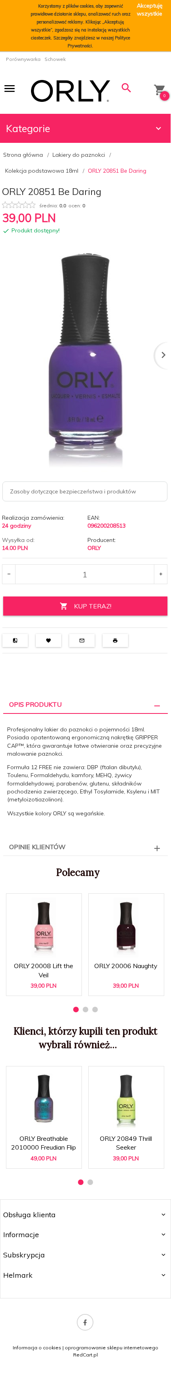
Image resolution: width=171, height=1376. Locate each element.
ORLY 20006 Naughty (126, 967)
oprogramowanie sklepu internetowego (111, 1348)
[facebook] (85, 1322)
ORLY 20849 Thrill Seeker (126, 1139)
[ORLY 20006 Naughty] (125, 927)
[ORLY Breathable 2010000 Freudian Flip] (43, 1100)
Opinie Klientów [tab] (37, 847)
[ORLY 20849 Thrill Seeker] (125, 1100)
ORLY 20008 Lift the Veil (44, 967)
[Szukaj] (127, 90)
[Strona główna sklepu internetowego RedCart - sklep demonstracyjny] (70, 90)
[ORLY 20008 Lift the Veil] (43, 927)
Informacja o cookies (37, 1348)
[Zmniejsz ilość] (9, 574)
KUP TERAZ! (92, 606)
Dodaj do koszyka (46, 982)
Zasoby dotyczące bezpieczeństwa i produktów (73, 491)
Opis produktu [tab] (35, 704)
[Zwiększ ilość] (160, 574)
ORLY (94, 548)
